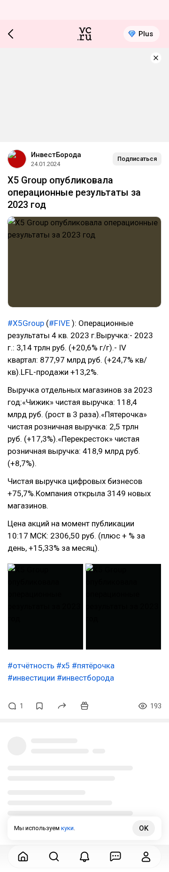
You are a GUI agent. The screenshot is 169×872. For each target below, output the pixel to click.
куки (67, 828)
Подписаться (137, 158)
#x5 (63, 665)
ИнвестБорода (56, 155)
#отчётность (31, 665)
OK (143, 828)
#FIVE (59, 323)
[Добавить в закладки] (39, 706)
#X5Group (26, 323)
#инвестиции (31, 677)
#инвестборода (85, 677)
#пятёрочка (93, 665)
